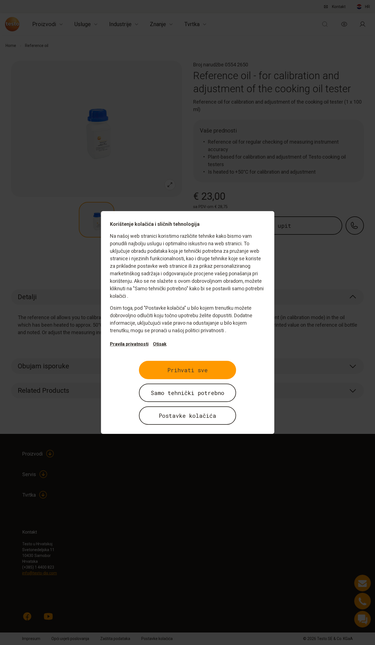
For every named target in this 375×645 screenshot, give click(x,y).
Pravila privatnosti (129, 344)
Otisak (160, 344)
